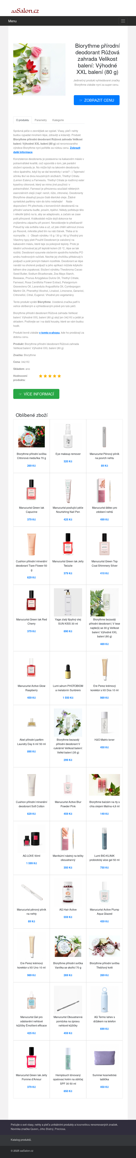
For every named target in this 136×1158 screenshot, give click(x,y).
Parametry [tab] (41, 120)
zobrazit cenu (99, 100)
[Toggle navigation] (123, 21)
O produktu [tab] (22, 120)
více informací (39, 393)
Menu (12, 20)
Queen (34, 1129)
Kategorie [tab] (58, 120)
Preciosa (60, 1129)
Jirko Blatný (46, 1129)
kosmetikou (83, 1124)
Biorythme (80, 85)
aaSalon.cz (26, 1151)
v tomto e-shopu (49, 332)
